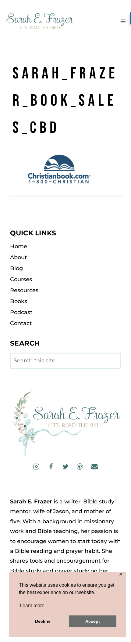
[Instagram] (36, 466)
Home (18, 246)
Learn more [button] (32, 605)
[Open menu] (123, 21)
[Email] (94, 466)
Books (18, 301)
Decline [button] (43, 621)
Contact (21, 323)
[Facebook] (51, 466)
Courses (21, 279)
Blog (16, 268)
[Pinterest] (80, 466)
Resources (24, 290)
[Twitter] (65, 466)
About (18, 257)
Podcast (21, 312)
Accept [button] (92, 621)
